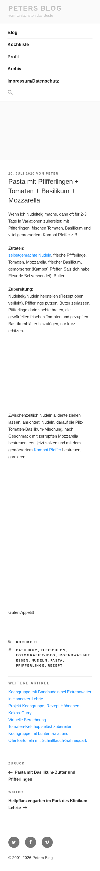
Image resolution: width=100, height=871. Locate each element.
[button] (50, 92)
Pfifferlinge (30, 665)
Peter (52, 173)
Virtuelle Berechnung (27, 719)
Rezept (55, 665)
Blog (13, 32)
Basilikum (27, 650)
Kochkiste (18, 44)
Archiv (14, 68)
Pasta (57, 660)
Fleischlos (53, 650)
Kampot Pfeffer (47, 449)
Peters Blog (35, 8)
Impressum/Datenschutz (33, 81)
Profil (13, 56)
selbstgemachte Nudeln (29, 255)
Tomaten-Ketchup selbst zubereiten (40, 726)
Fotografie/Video (36, 655)
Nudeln (40, 660)
